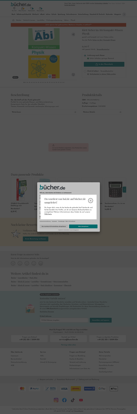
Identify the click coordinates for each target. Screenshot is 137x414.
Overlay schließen (91, 201)
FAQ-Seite (48, 214)
